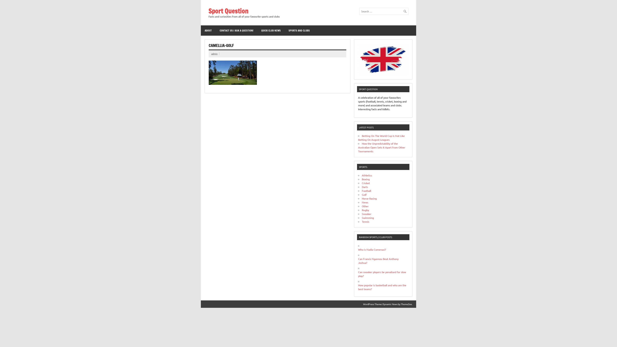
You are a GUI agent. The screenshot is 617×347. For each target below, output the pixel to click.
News (365, 202)
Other (365, 206)
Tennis (365, 221)
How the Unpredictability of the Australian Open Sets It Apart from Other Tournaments (381, 147)
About (208, 30)
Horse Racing (369, 198)
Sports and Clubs (299, 30)
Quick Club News (271, 30)
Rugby (365, 210)
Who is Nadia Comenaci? (372, 249)
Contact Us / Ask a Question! (236, 30)
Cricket (366, 183)
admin (214, 53)
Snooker (366, 213)
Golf (364, 194)
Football (366, 190)
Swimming (368, 217)
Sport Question (229, 10)
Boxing (366, 179)
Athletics (367, 175)
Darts (365, 186)
